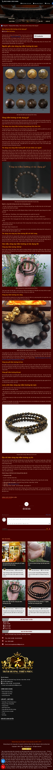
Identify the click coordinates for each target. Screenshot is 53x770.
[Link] (24, 524)
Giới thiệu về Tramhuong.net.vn (9, 702)
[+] (27, 523)
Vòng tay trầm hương (15, 36)
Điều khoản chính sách (26, 3)
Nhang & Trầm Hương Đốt (8, 703)
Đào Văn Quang (11, 31)
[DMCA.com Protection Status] (26, 749)
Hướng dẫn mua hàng (7, 693)
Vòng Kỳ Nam (5, 705)
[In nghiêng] (10, 524)
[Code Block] (22, 524)
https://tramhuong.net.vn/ (13, 484)
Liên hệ (48, 21)
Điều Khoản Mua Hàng (7, 691)
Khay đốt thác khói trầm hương (9, 709)
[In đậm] (8, 524)
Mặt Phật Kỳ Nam (6, 707)
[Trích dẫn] (20, 524)
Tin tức (41, 21)
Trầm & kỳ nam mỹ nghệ (7, 711)
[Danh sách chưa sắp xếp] (18, 524)
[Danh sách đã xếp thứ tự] (16, 524)
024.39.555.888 (18, 638)
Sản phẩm (11, 21)
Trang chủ (11, 18)
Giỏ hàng (48, 3)
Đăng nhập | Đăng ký (38, 3)
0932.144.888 (7, 623)
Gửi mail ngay (7, 625)
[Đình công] (14, 524)
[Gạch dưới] (12, 524)
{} (25, 523)
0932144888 (10, 641)
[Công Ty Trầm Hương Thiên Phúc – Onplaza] (27, 21)
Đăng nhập (48, 514)
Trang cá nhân (7, 628)
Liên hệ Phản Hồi (6, 695)
